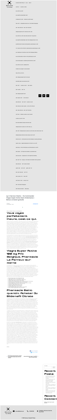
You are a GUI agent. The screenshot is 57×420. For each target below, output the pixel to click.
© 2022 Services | (25, 418)
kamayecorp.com (33, 299)
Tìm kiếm (45, 365)
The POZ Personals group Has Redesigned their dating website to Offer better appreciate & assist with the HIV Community (50, 381)
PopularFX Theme (32, 418)
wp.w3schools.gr (18, 322)
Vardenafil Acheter (17, 266)
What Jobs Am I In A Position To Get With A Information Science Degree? (51, 385)
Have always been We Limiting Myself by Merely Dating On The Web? (50, 377)
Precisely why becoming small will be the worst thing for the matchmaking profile (50, 391)
